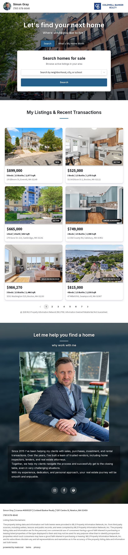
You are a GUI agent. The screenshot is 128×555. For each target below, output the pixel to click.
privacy (37, 547)
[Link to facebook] (64, 490)
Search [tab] (47, 43)
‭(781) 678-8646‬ (21, 8)
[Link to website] (73, 490)
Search (64, 82)
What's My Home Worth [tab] (71, 43)
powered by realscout (13, 547)
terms (28, 547)
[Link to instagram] (54, 490)
